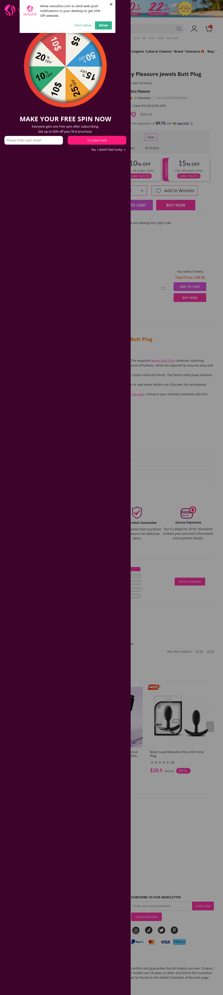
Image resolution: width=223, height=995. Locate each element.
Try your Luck (97, 140)
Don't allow (82, 25)
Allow (103, 25)
